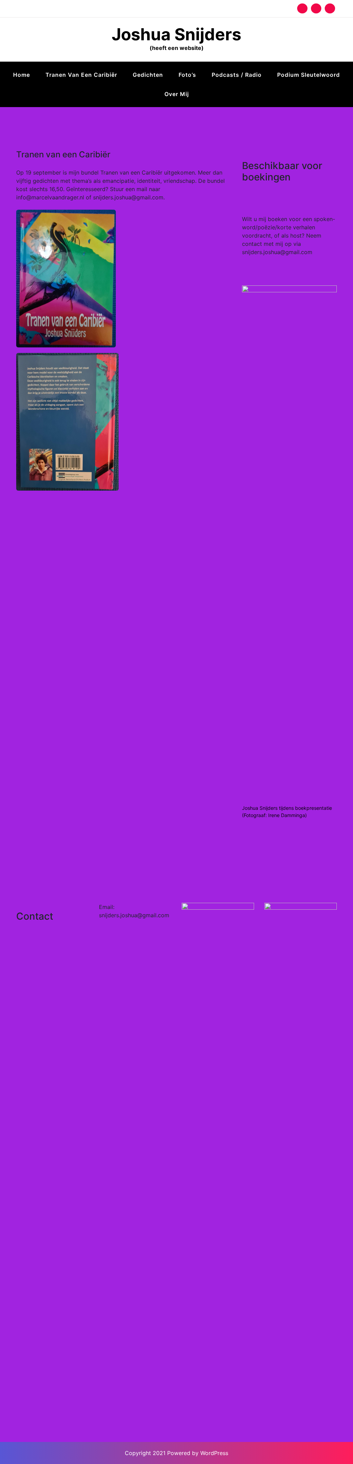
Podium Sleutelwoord (308, 74)
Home (21, 74)
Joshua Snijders (176, 34)
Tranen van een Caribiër (81, 74)
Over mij (176, 94)
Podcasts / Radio (237, 74)
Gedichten (148, 74)
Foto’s (187, 74)
